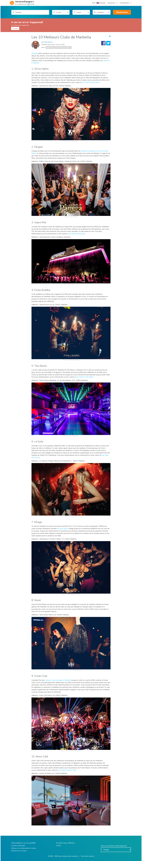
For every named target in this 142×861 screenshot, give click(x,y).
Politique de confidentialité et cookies (23, 848)
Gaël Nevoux (48, 42)
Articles (58, 846)
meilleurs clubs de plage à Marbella (57, 680)
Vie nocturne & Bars (63, 47)
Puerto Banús (63, 528)
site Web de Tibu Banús (84, 377)
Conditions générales (18, 846)
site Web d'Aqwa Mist (77, 234)
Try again (15, 28)
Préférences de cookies (19, 851)
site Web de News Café (67, 770)
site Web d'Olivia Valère (91, 82)
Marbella (50, 47)
